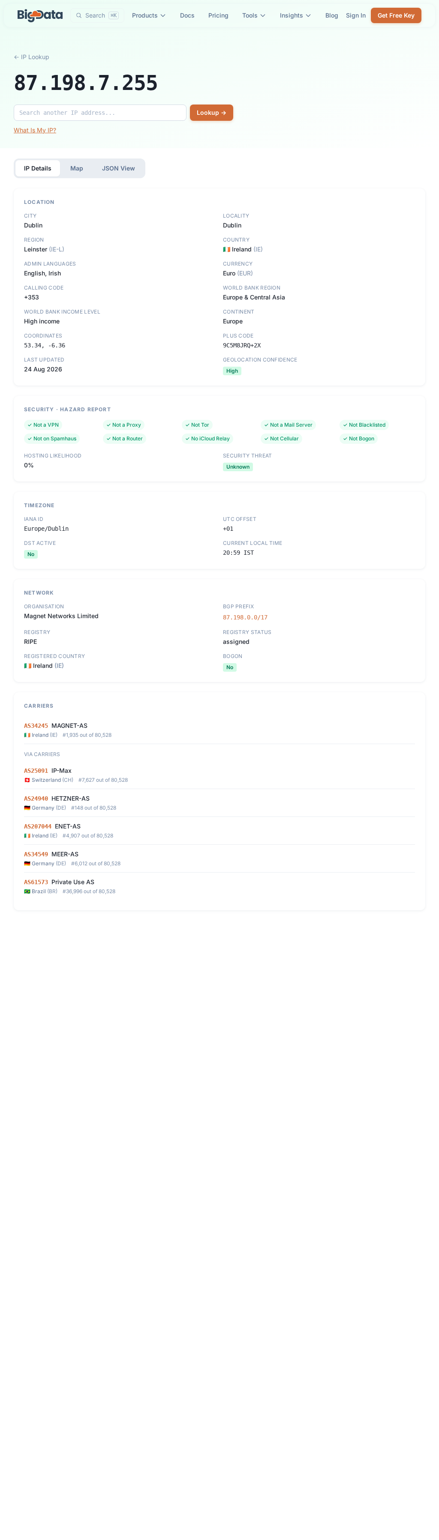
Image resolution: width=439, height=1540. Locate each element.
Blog (331, 15)
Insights (291, 15)
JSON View (118, 168)
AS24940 (36, 798)
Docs (187, 15)
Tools (250, 15)
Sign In (356, 15)
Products (145, 15)
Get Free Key (396, 15)
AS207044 (37, 826)
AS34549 (36, 854)
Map (76, 168)
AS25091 (36, 770)
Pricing (218, 15)
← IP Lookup (31, 56)
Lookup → (211, 112)
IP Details (37, 168)
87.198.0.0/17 (245, 617)
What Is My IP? (35, 130)
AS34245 (36, 725)
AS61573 (36, 882)
